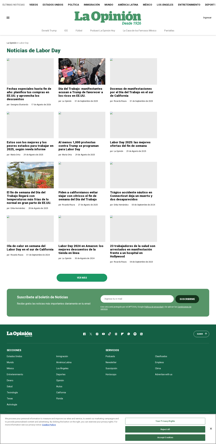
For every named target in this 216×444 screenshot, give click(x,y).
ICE (66, 30)
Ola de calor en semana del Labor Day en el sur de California (30, 247)
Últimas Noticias (13, 4)
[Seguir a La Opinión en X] (91, 334)
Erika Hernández (18, 208)
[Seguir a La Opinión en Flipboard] (122, 334)
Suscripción (111, 368)
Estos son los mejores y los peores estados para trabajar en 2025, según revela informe (30, 145)
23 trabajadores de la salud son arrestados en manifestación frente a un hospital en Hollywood (132, 251)
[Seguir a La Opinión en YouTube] (103, 334)
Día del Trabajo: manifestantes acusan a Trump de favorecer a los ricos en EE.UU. (81, 92)
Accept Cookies (165, 437)
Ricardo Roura (120, 101)
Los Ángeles (165, 4)
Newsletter (111, 362)
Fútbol (79, 30)
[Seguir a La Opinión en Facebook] (84, 334)
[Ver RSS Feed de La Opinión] (141, 334)
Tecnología (12, 392)
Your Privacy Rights (165, 421)
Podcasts (110, 356)
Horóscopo (111, 374)
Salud (9, 386)
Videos (33, 4)
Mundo (109, 4)
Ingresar (207, 17)
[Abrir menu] (8, 17)
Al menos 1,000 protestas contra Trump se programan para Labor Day (79, 145)
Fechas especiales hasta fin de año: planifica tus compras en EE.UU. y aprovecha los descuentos (29, 94)
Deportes (60, 374)
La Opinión (12, 43)
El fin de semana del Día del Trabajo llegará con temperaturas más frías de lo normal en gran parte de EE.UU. (29, 198)
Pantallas (169, 30)
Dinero (10, 380)
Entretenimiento (189, 4)
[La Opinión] (108, 18)
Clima (158, 368)
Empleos (159, 362)
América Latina (128, 4)
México (147, 4)
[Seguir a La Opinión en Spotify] (135, 334)
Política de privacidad (153, 307)
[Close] (210, 428)
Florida (59, 398)
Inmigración (92, 4)
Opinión (60, 380)
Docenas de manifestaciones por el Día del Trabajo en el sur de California (131, 92)
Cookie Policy (49, 425)
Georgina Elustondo (19, 105)
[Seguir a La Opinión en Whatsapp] (129, 334)
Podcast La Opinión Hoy (102, 30)
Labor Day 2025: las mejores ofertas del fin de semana (130, 144)
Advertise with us (163, 374)
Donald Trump (49, 30)
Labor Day (23, 43)
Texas (10, 398)
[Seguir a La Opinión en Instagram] (97, 334)
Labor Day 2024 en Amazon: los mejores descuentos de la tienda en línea (81, 249)
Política (73, 4)
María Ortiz (15, 155)
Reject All (165, 429)
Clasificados (161, 356)
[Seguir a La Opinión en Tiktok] (110, 334)
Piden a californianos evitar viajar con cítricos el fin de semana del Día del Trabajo (78, 196)
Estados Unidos (53, 4)
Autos (59, 386)
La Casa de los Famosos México (139, 30)
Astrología (12, 404)
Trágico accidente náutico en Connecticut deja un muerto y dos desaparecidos (131, 196)
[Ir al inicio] (19, 334)
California (61, 392)
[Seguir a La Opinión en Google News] (116, 334)
